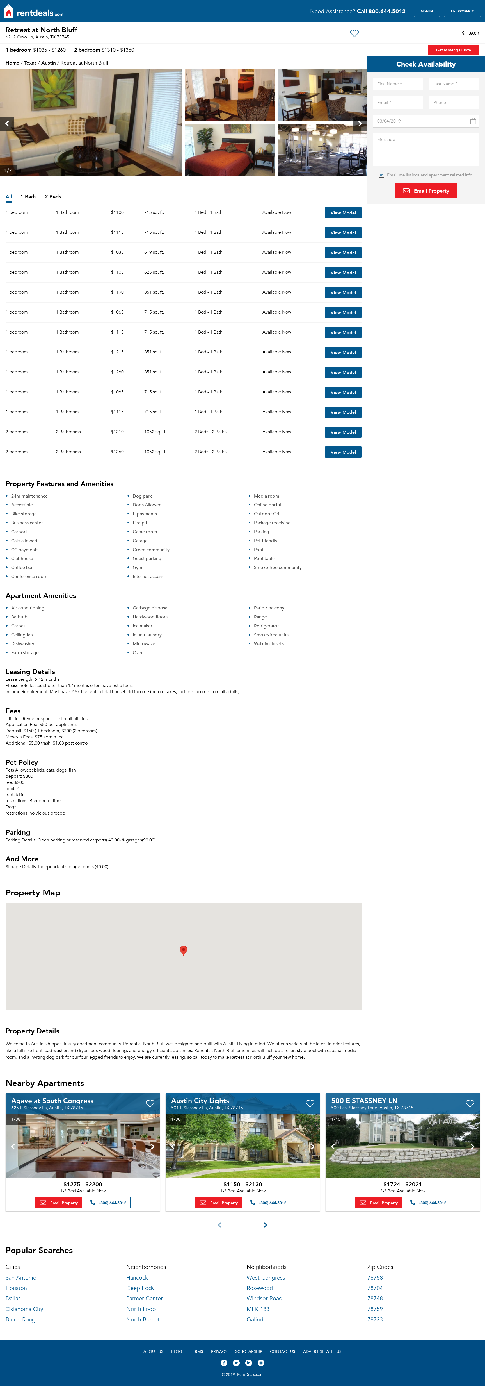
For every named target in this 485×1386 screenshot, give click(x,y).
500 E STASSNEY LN (364, 1100)
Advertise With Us (322, 1351)
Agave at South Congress (52, 1100)
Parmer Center (144, 1298)
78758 (375, 1277)
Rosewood (260, 1288)
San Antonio (21, 1277)
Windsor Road (264, 1298)
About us (153, 1351)
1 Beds (28, 197)
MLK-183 (258, 1309)
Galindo (257, 1319)
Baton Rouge (22, 1319)
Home (12, 62)
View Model (343, 212)
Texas (30, 62)
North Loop (141, 1309)
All (9, 197)
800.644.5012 (381, 11)
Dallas (13, 1298)
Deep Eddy (140, 1288)
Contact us (282, 1351)
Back (473, 33)
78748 (375, 1298)
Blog (176, 1351)
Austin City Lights (200, 1100)
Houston (16, 1288)
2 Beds (53, 197)
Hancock (137, 1277)
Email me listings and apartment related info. (430, 175)
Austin (48, 62)
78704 (375, 1288)
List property (462, 11)
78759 (375, 1309)
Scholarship (248, 1351)
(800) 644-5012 (112, 1202)
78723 (375, 1319)
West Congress (266, 1277)
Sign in (427, 11)
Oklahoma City (24, 1309)
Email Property (431, 190)
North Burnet (143, 1319)
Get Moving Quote (453, 49)
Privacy (219, 1351)
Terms (196, 1351)
